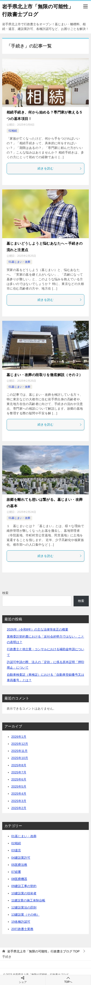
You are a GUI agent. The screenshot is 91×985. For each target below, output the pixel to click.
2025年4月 (18, 793)
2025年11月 (19, 751)
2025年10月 (19, 758)
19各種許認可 (20, 921)
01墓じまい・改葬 (19, 261)
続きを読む (45, 168)
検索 (5, 593)
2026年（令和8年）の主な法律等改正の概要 (37, 629)
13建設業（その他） (25, 914)
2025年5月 (18, 786)
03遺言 (16, 850)
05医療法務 (19, 864)
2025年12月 (19, 744)
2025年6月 (18, 779)
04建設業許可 (20, 857)
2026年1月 (18, 736)
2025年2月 (18, 808)
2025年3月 (18, 801)
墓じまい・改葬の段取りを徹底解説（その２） (45, 375)
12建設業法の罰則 (23, 907)
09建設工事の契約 (23, 886)
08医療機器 (19, 879)
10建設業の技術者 (23, 893)
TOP (43, 951)
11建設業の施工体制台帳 (28, 900)
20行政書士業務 (22, 929)
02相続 (13, 130)
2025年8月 (18, 765)
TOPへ (68, 981)
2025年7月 (18, 772)
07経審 (16, 872)
